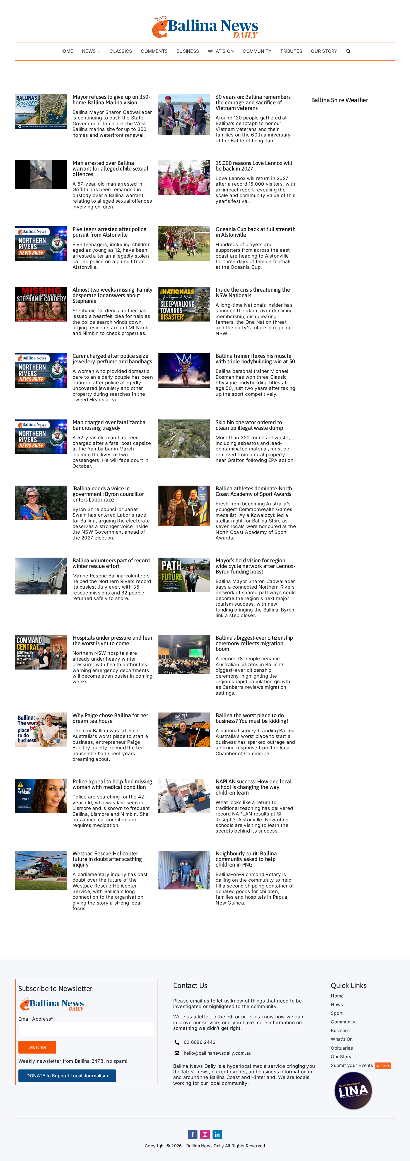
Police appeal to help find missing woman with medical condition (112, 784)
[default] (184, 421)
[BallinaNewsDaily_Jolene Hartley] (184, 715)
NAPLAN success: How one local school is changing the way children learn (253, 787)
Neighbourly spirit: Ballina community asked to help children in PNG (246, 859)
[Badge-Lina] (353, 1070)
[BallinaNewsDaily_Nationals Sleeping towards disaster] (184, 289)
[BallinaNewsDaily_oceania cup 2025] (184, 228)
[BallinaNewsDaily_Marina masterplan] (41, 96)
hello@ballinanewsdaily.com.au (217, 1053)
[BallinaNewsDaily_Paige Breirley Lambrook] (41, 715)
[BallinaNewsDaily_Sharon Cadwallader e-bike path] (184, 560)
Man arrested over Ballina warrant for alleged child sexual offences (110, 168)
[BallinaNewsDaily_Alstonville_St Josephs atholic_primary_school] (184, 781)
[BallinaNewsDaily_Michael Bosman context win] (184, 355)
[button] (348, 51)
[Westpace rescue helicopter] (41, 853)
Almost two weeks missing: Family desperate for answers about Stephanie (112, 295)
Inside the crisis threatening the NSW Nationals (253, 292)
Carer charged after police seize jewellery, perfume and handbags (112, 358)
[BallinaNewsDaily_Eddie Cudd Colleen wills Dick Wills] (184, 96)
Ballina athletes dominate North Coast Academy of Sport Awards (254, 491)
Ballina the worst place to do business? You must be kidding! (252, 718)
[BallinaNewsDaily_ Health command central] (41, 637)
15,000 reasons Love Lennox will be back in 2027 (254, 166)
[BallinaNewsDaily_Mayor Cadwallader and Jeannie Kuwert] (184, 488)
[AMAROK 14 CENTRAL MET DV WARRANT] (41, 162)
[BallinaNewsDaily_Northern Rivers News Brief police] (41, 228)
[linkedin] (217, 1134)
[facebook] (192, 1134)
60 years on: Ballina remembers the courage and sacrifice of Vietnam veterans (253, 102)
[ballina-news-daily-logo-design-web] (205, 16)
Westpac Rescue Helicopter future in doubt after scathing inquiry (107, 859)
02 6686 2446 (199, 1042)
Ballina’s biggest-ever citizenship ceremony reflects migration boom (254, 643)
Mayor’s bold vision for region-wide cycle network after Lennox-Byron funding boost (255, 566)
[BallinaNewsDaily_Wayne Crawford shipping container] (184, 853)
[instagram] (205, 1134)
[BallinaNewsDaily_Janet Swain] (41, 488)
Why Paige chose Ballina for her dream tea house (110, 718)
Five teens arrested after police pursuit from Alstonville (109, 232)
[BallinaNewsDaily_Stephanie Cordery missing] (41, 289)
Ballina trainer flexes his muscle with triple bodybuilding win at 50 (255, 358)
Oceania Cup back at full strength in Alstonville (255, 232)
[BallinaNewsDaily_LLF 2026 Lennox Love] (184, 162)
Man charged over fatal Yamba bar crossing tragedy (109, 425)
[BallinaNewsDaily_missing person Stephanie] (41, 781)
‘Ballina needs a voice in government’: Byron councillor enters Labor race (108, 494)
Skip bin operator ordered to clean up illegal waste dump (249, 425)
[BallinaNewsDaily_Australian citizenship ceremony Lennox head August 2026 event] (184, 637)
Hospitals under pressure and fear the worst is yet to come (112, 640)
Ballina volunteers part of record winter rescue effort (111, 563)
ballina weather (353, 168)
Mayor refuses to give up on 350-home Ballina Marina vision (111, 99)
